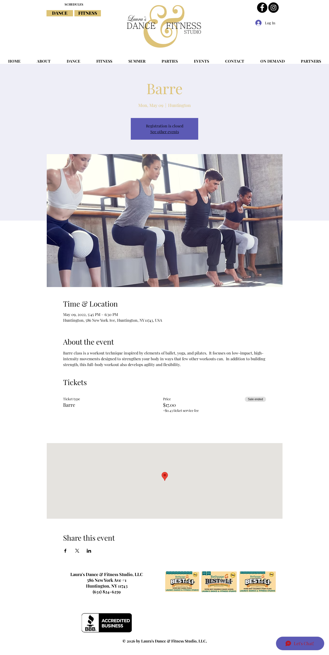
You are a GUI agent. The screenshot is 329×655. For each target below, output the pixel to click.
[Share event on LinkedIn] (89, 551)
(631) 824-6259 (107, 592)
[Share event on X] (77, 551)
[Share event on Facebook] (65, 551)
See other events (164, 131)
